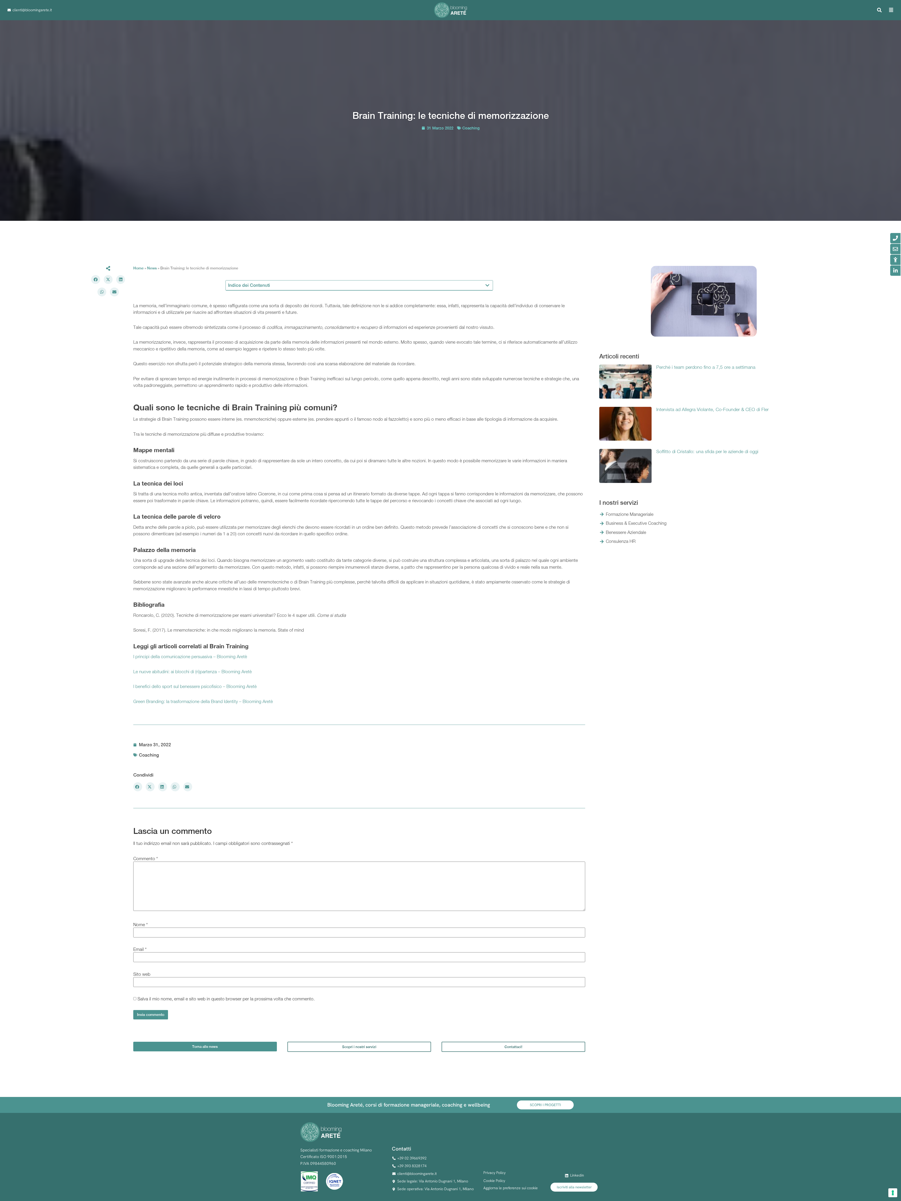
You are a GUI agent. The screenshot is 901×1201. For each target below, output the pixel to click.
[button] (879, 10)
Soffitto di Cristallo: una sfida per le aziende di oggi (707, 451)
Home (138, 268)
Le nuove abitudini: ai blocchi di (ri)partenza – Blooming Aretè (192, 671)
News (152, 268)
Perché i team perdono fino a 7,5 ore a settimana (705, 367)
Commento (145, 858)
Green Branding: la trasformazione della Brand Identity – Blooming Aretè (203, 701)
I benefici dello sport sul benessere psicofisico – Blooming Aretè (195, 686)
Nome (140, 924)
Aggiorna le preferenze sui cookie (510, 1187)
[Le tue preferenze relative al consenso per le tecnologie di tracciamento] (892, 1192)
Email (140, 949)
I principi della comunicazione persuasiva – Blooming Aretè (190, 656)
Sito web (141, 974)
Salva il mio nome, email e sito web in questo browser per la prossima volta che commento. (226, 999)
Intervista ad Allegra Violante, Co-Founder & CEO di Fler (712, 409)
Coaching (471, 128)
